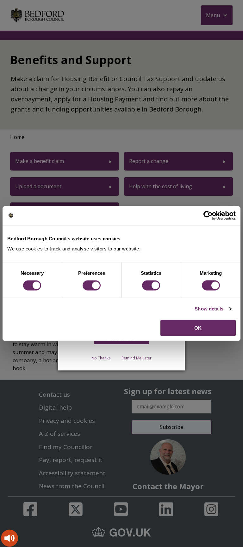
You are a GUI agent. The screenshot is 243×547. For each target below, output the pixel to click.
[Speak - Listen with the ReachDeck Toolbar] (9, 538)
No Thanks (100, 358)
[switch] (92, 285)
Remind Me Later (137, 358)
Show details (209, 308)
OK (198, 327)
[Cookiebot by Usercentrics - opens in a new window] (208, 215)
